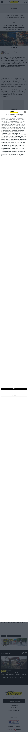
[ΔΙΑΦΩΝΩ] (25, 112)
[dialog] (14, 366)
